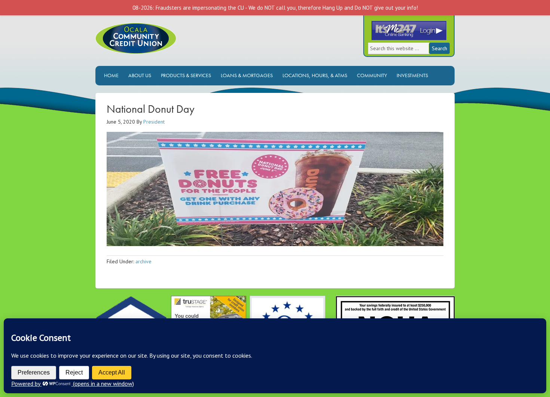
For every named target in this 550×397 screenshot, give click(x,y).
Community (372, 75)
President (154, 121)
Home (111, 75)
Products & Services (184, 75)
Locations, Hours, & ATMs (313, 75)
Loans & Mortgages (245, 75)
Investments (410, 75)
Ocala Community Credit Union (160, 44)
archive (143, 261)
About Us (138, 75)
